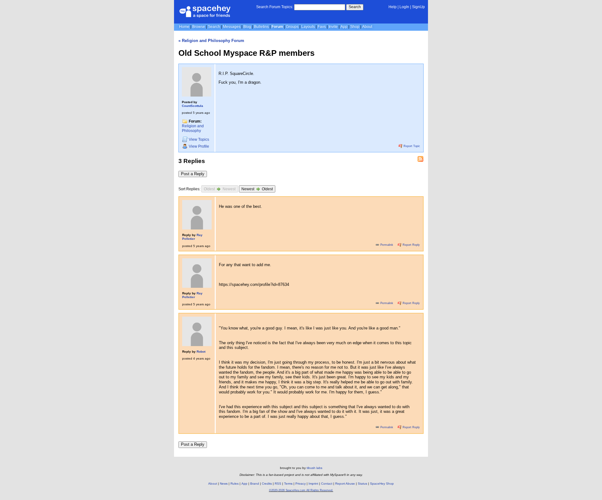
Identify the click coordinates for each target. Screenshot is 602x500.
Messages (231, 26)
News (224, 483)
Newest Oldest (257, 189)
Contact (326, 483)
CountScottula (192, 106)
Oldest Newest (219, 189)
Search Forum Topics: (274, 7)
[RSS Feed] (420, 159)
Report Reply (411, 244)
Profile (199, 146)
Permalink (386, 244)
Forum (277, 26)
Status (362, 483)
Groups (292, 26)
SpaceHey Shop (382, 483)
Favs (322, 26)
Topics (199, 140)
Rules (234, 483)
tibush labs (314, 468)
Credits (267, 483)
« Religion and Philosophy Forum (211, 40)
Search (355, 7)
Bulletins (261, 26)
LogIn (404, 7)
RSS (278, 483)
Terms (288, 483)
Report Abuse (345, 483)
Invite (333, 26)
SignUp (418, 7)
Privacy (300, 483)
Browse (198, 26)
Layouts (308, 26)
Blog (247, 26)
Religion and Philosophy (193, 128)
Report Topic (411, 146)
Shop (354, 26)
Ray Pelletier (192, 237)
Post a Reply (192, 173)
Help (392, 7)
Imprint (313, 483)
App (344, 26)
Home (184, 26)
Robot (201, 351)
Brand (254, 483)
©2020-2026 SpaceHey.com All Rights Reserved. (301, 490)
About (367, 26)
